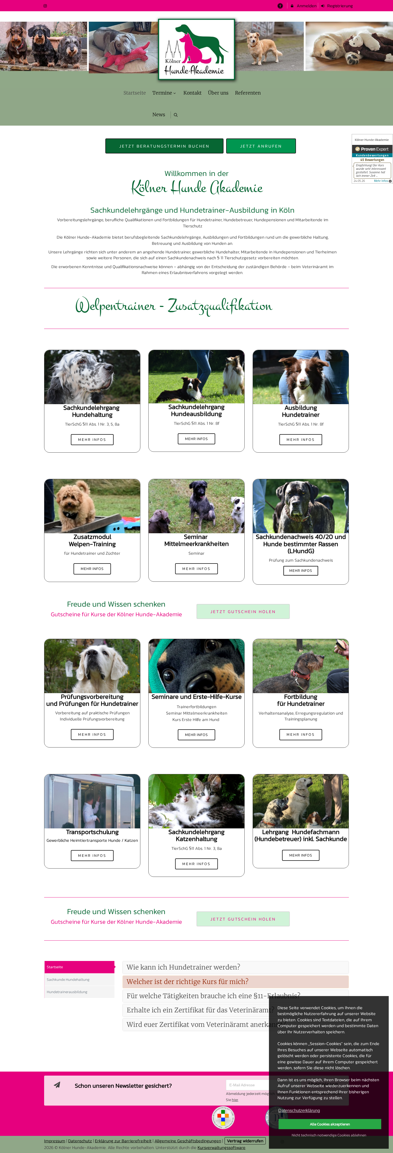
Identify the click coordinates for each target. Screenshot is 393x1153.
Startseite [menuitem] (135, 93)
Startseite (55, 967)
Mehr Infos (196, 438)
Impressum (54, 1140)
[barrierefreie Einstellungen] (280, 5)
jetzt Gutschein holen (243, 611)
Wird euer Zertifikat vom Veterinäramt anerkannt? (206, 1024)
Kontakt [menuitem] (192, 93)
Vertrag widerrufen (245, 1140)
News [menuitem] (158, 115)
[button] (176, 115)
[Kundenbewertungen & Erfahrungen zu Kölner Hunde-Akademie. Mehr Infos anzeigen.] (372, 159)
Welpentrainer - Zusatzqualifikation (117, 305)
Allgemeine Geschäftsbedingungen (188, 1140)
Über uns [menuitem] (218, 93)
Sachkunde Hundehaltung (68, 979)
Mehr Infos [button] (301, 570)
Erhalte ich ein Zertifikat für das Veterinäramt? (200, 1010)
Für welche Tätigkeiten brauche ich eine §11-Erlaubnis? (213, 996)
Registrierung (339, 5)
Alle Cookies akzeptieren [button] (330, 1124)
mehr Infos (92, 439)
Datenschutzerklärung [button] (299, 1110)
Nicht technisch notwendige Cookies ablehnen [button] (329, 1135)
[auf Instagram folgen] (46, 5)
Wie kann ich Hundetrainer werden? (183, 967)
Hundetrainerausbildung (67, 992)
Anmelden (306, 5)
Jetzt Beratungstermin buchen (164, 146)
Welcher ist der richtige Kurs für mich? (187, 982)
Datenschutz (80, 1140)
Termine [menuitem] (162, 93)
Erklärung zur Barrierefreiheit (123, 1140)
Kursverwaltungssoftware (221, 1147)
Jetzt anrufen (261, 146)
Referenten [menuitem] (248, 93)
